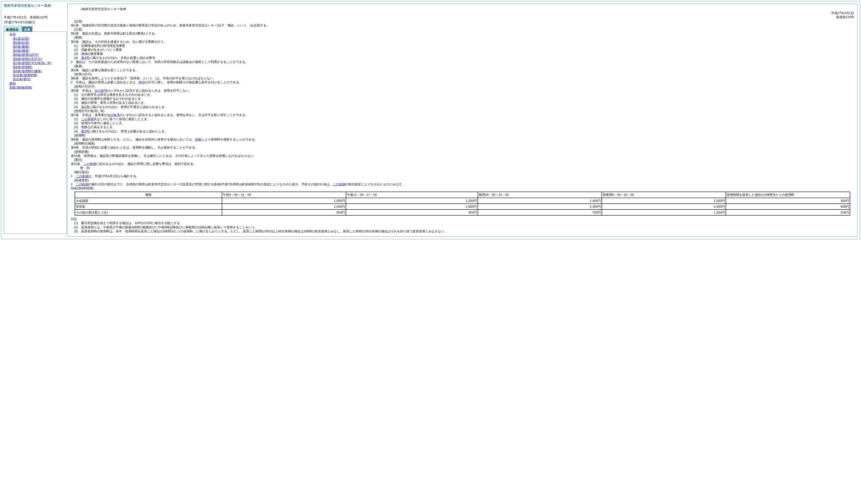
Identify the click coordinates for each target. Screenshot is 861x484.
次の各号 (101, 90)
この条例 (87, 119)
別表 (198, 139)
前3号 (85, 58)
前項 (142, 82)
